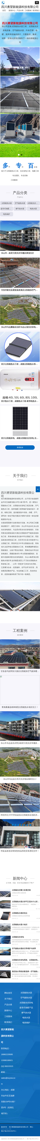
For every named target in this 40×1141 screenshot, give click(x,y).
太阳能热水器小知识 (19, 924)
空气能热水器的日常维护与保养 (24, 948)
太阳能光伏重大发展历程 (21, 890)
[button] (37, 2)
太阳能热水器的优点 (19, 913)
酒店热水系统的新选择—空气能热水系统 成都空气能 (25, 971)
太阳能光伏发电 (18, 937)
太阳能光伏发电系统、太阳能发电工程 (25, 960)
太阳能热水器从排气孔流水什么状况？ (25, 902)
